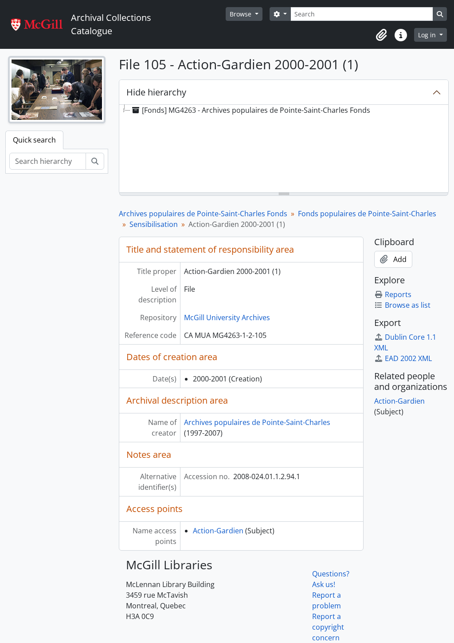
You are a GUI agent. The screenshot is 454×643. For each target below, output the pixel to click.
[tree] (283, 149)
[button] (381, 35)
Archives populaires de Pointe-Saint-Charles (257, 422)
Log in (428, 35)
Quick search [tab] (34, 140)
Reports (398, 294)
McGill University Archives (227, 317)
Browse (241, 14)
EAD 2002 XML (408, 358)
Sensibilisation (153, 224)
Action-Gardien (218, 531)
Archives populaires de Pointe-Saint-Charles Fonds (203, 213)
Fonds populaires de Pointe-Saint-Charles (367, 213)
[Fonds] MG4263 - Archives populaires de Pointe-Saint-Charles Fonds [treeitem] (256, 110)
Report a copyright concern (328, 627)
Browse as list (408, 305)
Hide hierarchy (156, 92)
